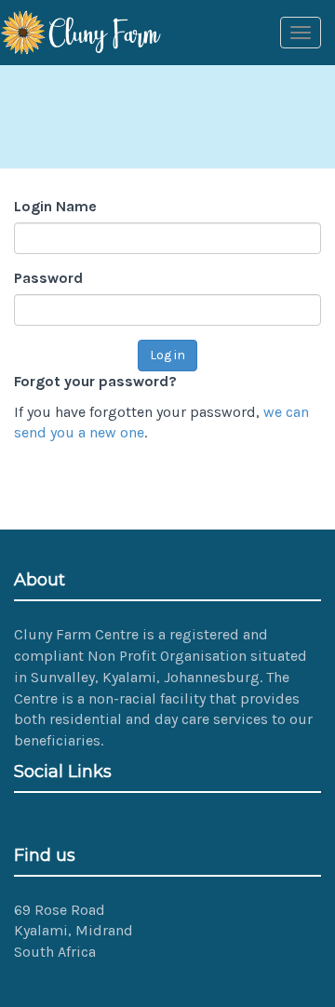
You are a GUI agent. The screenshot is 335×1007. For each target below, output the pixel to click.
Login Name (55, 206)
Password (48, 278)
